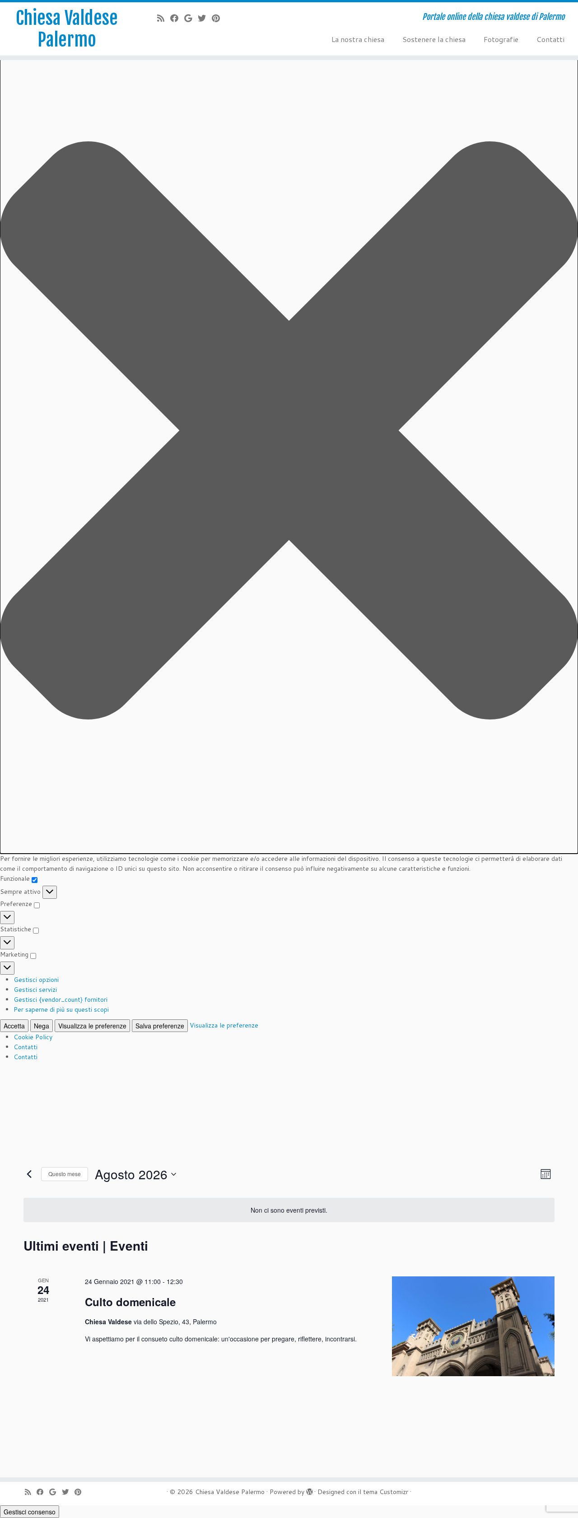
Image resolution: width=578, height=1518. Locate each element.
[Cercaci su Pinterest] (219, 18)
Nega (41, 1025)
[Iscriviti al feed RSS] (163, 18)
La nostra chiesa (357, 39)
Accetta (14, 1025)
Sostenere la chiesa (434, 39)
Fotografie (501, 39)
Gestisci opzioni (36, 979)
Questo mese (64, 1173)
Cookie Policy (33, 1037)
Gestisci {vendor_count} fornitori (60, 999)
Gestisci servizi (35, 989)
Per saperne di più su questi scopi (61, 1009)
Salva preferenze (159, 1025)
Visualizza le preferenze (92, 1025)
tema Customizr (385, 1491)
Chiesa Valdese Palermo (67, 29)
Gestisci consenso (30, 1511)
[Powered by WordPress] (309, 1490)
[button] (289, 432)
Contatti (25, 1046)
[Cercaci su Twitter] (205, 18)
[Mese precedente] (28, 1174)
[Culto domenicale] (473, 1326)
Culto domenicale (130, 1301)
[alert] (289, 1210)
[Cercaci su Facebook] (177, 18)
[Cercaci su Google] (191, 18)
